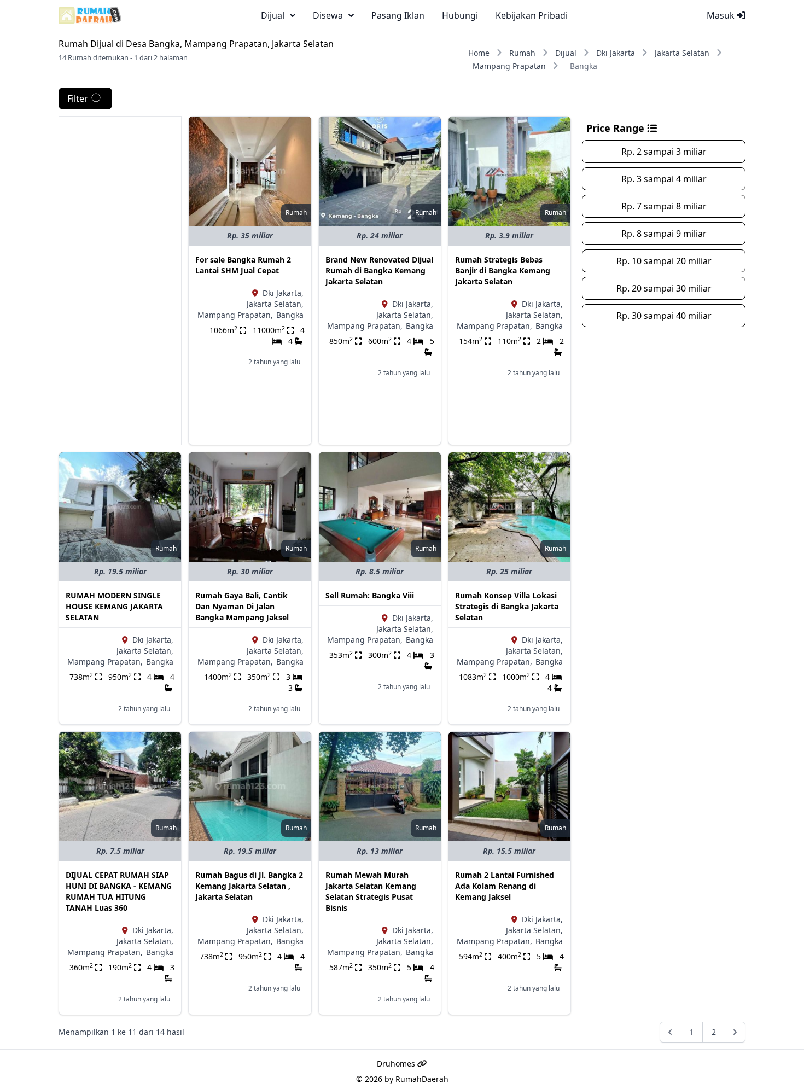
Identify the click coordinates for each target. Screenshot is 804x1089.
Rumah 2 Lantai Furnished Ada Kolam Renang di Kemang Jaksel (504, 886)
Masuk (722, 15)
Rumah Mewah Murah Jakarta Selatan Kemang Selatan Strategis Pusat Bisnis (370, 891)
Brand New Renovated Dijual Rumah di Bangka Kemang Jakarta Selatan (379, 270)
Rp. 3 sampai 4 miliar (664, 179)
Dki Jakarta (615, 53)
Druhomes (397, 1063)
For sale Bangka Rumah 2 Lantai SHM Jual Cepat (243, 265)
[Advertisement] (120, 281)
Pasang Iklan (397, 15)
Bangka (290, 315)
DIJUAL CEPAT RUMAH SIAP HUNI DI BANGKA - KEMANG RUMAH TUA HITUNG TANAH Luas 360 (119, 891)
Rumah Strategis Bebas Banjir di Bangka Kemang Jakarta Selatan (502, 270)
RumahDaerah (421, 1079)
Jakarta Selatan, (275, 304)
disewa (328, 15)
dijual (272, 15)
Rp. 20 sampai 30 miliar (664, 288)
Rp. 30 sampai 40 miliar (664, 316)
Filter (77, 98)
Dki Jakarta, (283, 293)
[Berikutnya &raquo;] (735, 1032)
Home (479, 53)
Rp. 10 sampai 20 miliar (664, 261)
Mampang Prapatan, (235, 315)
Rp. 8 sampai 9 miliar (664, 234)
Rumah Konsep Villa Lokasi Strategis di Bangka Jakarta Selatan (506, 606)
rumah (296, 212)
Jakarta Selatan (682, 53)
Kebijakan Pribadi (532, 15)
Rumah (522, 53)
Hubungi (460, 15)
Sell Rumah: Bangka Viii (369, 595)
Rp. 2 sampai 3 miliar (664, 151)
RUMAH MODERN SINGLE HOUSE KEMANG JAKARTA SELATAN (114, 606)
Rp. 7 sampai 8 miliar (664, 206)
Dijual (565, 53)
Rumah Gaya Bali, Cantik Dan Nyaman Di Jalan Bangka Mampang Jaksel (242, 606)
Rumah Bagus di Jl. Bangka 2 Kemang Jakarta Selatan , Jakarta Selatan (249, 886)
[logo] (90, 15)
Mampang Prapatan (509, 66)
